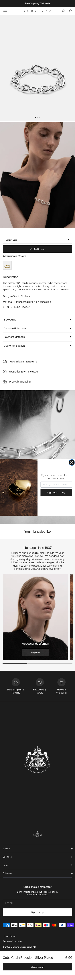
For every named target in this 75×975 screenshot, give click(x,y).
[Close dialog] (72, 462)
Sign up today (56, 492)
